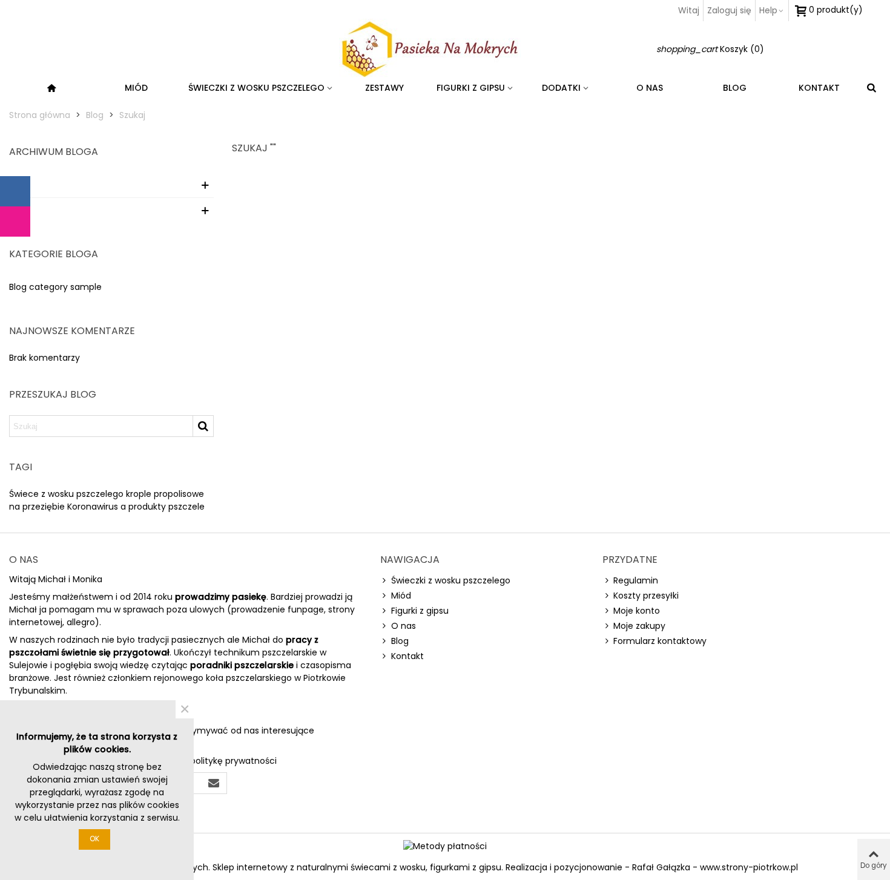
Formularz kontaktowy (660, 641)
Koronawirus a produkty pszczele (136, 507)
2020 (19, 210)
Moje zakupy (639, 626)
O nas (403, 626)
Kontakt (407, 656)
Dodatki (561, 88)
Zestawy (384, 88)
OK (94, 838)
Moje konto (636, 611)
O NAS (649, 88)
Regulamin (635, 580)
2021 (18, 185)
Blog (400, 641)
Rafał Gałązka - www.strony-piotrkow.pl (715, 867)
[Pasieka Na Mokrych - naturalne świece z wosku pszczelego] (445, 49)
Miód (136, 88)
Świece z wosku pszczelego (66, 494)
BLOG (735, 88)
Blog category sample (55, 287)
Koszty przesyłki (646, 595)
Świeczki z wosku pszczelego (256, 88)
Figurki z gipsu (471, 88)
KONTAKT (819, 88)
